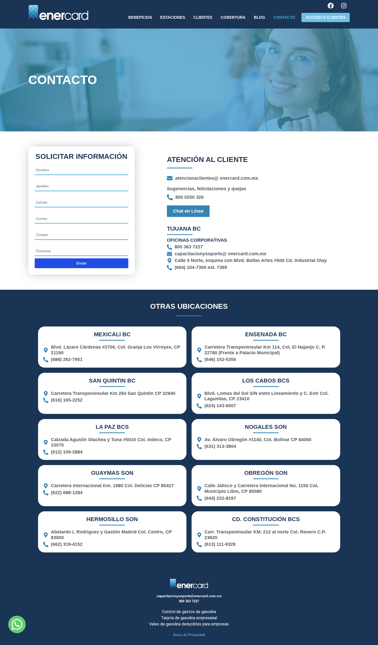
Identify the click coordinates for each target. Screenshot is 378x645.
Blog (259, 17)
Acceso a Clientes (325, 17)
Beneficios (140, 17)
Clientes (202, 17)
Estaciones (172, 17)
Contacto (284, 17)
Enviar (81, 263)
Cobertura (233, 17)
